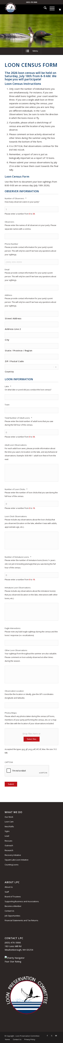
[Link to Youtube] (56, 1035)
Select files (31, 739)
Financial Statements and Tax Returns (21, 920)
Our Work (9, 817)
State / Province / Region (18, 350)
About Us (9, 887)
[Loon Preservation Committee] (26, 8)
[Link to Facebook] (47, 1035)
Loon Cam (9, 821)
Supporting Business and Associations (22, 901)
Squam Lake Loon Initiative (16, 859)
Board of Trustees (13, 896)
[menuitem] (44, 8)
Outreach (9, 845)
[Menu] (51, 8)
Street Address (13, 318)
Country (9, 371)
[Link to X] (52, 1035)
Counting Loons (11, 864)
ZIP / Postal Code (14, 361)
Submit (11, 784)
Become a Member (13, 906)
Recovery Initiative (13, 855)
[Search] (44, 8)
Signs (7, 831)
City (7, 339)
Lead (7, 836)
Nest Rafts (9, 826)
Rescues (8, 840)
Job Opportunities (12, 915)
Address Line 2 (13, 329)
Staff (7, 892)
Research (9, 850)
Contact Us (9, 910)
